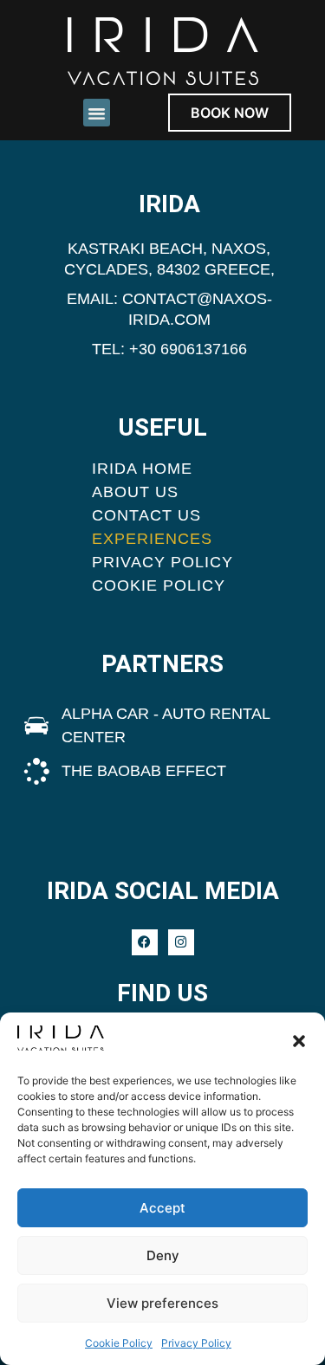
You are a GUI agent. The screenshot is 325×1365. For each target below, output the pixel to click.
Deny (162, 1255)
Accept (162, 1208)
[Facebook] (145, 942)
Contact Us (146, 515)
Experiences (152, 538)
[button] (299, 1041)
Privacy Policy (196, 1342)
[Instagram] (181, 942)
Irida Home (142, 468)
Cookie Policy (119, 1342)
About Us (135, 492)
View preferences (162, 1303)
